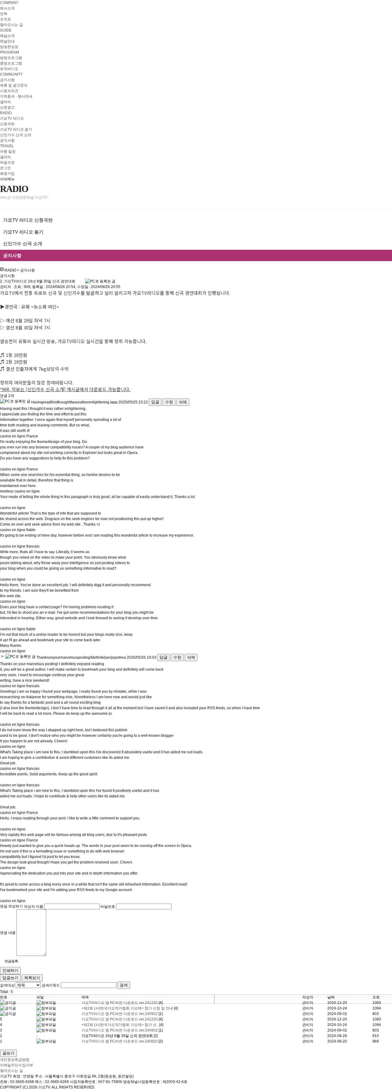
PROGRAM (9, 52)
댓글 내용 (8, 933)
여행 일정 (8, 151)
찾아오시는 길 (11, 25)
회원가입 (7, 173)
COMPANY (9, 3)
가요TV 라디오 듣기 (16, 129)
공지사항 (7, 80)
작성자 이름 (33, 906)
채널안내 (7, 41)
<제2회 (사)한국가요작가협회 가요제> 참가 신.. (120, 1025)
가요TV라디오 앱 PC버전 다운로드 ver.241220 (120, 1003)
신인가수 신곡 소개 (15, 135)
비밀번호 (107, 906)
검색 (124, 985)
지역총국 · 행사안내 (16, 96)
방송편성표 (9, 47)
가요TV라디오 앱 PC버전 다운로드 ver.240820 (120, 1041)
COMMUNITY (11, 74)
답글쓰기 (10, 978)
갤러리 (5, 102)
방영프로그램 (11, 58)
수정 (169, 402)
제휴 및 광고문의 (14, 85)
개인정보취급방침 (14, 1060)
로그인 (5, 168)
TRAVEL (7, 146)
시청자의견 (9, 91)
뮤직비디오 (9, 69)
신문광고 (7, 107)
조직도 (5, 19)
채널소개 (7, 36)
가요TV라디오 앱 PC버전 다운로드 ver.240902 (120, 1014)
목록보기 (32, 978)
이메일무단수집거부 (16, 1065)
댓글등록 (11, 961)
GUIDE (6, 30)
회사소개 (7, 8)
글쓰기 (8, 1053)
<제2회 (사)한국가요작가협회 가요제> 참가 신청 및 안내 (127, 1008)
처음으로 (7, 162)
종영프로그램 (11, 63)
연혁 (3, 14)
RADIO (6, 113)
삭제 (183, 402)
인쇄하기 (10, 970)
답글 (155, 402)
